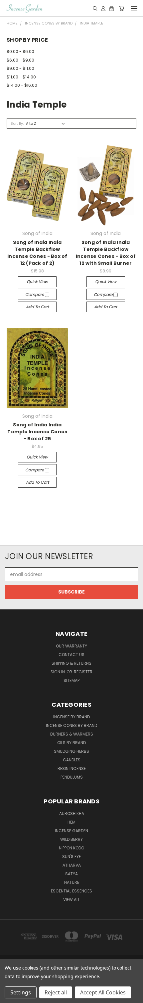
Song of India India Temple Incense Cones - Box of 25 (37, 431)
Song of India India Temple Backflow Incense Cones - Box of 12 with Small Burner (106, 252)
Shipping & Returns (71, 663)
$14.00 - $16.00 (22, 85)
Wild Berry (71, 839)
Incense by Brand (71, 717)
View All (71, 899)
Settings (20, 992)
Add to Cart (37, 307)
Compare (35, 294)
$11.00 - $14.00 (21, 77)
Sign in (58, 672)
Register (83, 672)
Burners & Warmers (71, 734)
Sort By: (17, 123)
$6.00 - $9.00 (20, 60)
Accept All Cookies (103, 992)
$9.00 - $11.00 (20, 68)
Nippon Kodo (71, 848)
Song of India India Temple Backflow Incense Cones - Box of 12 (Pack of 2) (37, 252)
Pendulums (72, 777)
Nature (71, 882)
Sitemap (71, 680)
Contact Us (71, 654)
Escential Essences (71, 891)
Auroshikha (71, 813)
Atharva (72, 865)
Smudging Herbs (71, 751)
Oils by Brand (71, 742)
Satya (71, 874)
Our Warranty (71, 646)
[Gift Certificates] (111, 8)
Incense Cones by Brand (71, 725)
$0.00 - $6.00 (20, 51)
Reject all (56, 992)
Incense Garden (71, 831)
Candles (71, 760)
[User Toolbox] (103, 8)
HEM (71, 822)
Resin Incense (72, 768)
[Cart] (121, 8)
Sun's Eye (71, 856)
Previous (10, 996)
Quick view (37, 281)
